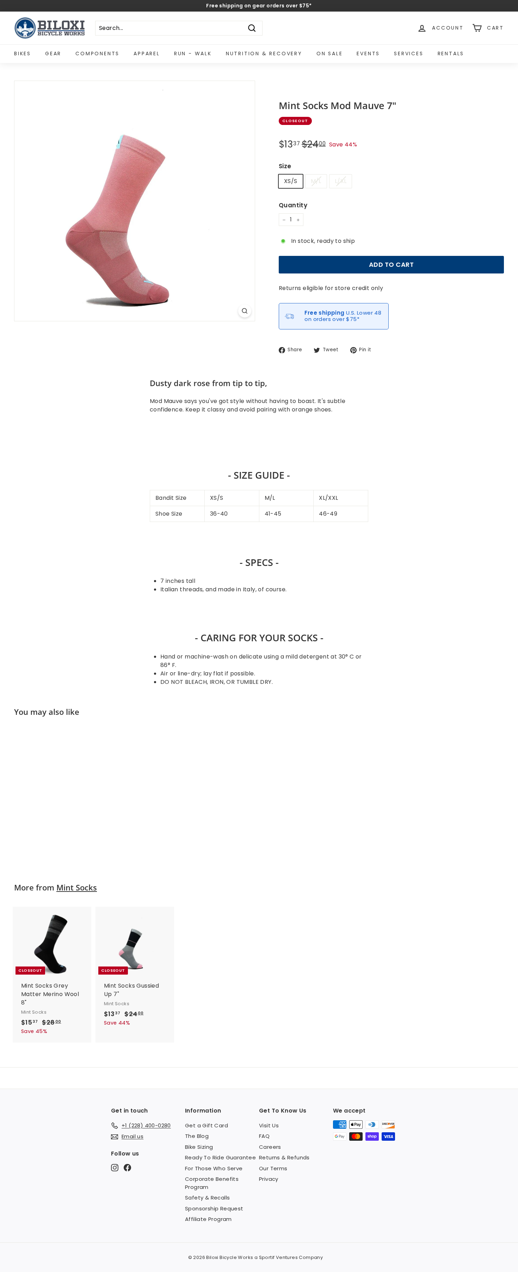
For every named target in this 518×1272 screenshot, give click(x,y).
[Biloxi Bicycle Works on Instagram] (114, 1167)
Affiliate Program (208, 1219)
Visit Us (269, 1125)
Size (285, 166)
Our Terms (273, 1168)
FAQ (264, 1136)
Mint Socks (76, 887)
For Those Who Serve (214, 1168)
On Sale (329, 53)
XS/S (290, 181)
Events (368, 53)
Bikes (22, 53)
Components (97, 53)
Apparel (147, 53)
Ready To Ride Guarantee (220, 1157)
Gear (53, 53)
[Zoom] (244, 310)
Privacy (268, 1179)
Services (408, 53)
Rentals (451, 53)
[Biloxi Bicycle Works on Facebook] (127, 1167)
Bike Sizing (199, 1147)
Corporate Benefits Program (212, 1183)
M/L (316, 181)
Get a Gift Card (206, 1125)
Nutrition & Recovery (264, 53)
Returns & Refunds (284, 1157)
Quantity (293, 205)
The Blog (197, 1136)
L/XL (341, 181)
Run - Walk (193, 53)
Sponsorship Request (214, 1208)
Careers (270, 1147)
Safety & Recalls (207, 1197)
